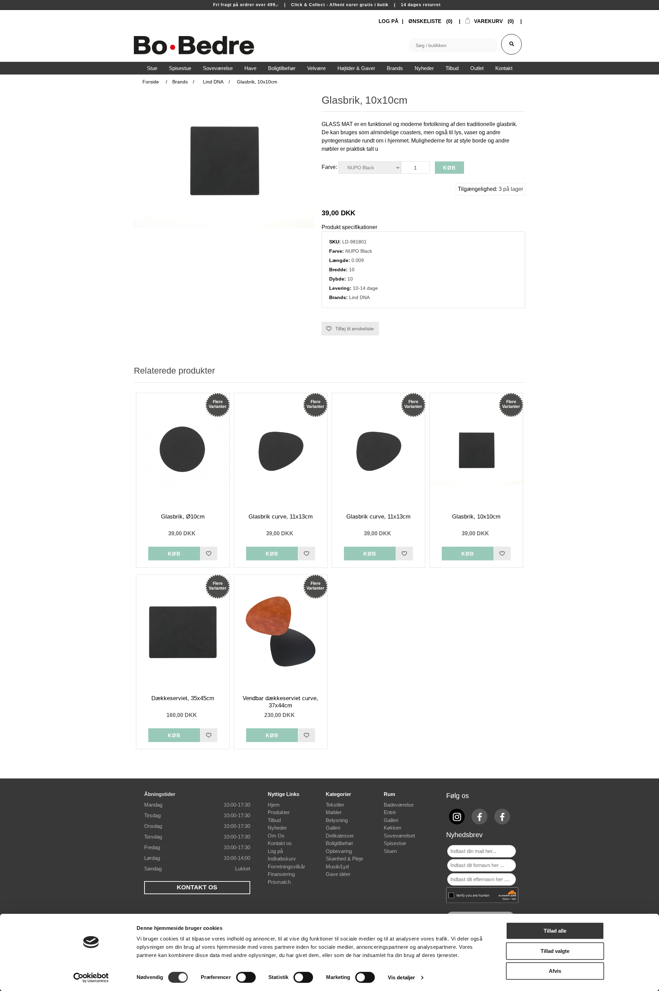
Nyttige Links (283, 794)
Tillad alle (555, 931)
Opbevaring (339, 851)
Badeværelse (399, 805)
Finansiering (281, 874)
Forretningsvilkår (286, 866)
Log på (275, 851)
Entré (390, 812)
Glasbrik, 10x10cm (476, 516)
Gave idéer (338, 874)
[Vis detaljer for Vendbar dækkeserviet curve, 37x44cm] (280, 631)
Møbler (334, 812)
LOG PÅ (388, 21)
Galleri (333, 828)
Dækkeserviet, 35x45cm (182, 698)
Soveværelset (399, 836)
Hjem (274, 805)
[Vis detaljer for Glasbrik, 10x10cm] (476, 449)
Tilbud (274, 820)
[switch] (246, 977)
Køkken (392, 828)
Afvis (555, 971)
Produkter (279, 812)
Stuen (390, 851)
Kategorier (338, 794)
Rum (389, 794)
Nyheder (277, 828)
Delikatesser (340, 836)
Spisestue (395, 843)
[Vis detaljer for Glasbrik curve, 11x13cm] (280, 449)
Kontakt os (280, 843)
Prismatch (279, 882)
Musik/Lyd (337, 866)
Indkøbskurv (282, 859)
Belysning (337, 820)
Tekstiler (335, 805)
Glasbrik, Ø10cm (183, 516)
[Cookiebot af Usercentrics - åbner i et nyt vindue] (91, 977)
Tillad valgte (555, 951)
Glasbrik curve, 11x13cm (280, 516)
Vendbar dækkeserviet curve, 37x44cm (280, 701)
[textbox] (453, 45)
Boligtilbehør (339, 843)
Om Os (276, 836)
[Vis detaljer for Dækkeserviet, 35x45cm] (183, 631)
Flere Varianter (218, 404)
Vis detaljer (401, 977)
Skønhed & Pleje (344, 859)
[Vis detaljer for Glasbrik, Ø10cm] (183, 449)
